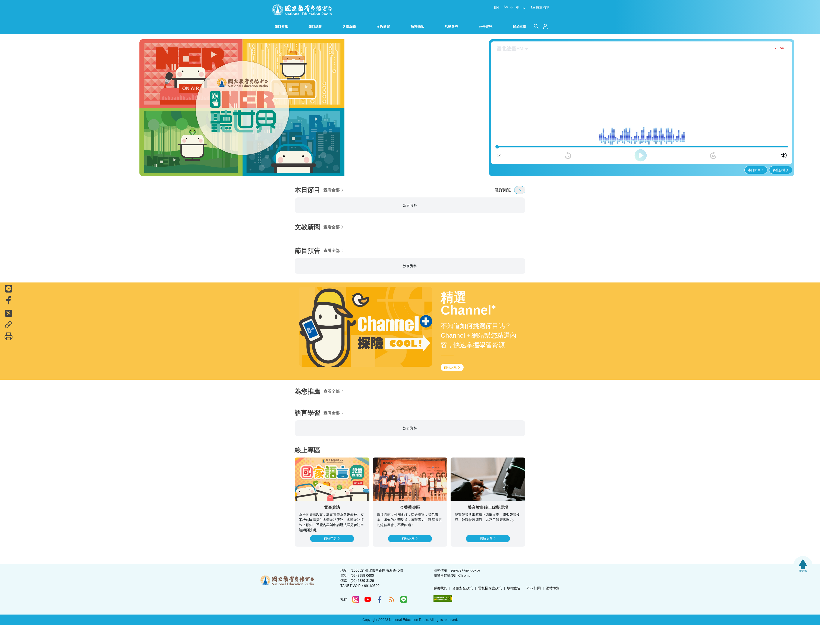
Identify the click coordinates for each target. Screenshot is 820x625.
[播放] (640, 147)
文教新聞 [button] (383, 26)
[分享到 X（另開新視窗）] (8, 313)
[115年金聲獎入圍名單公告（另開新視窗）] (254, 104)
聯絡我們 (440, 588)
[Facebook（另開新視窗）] (379, 599)
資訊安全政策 (462, 588)
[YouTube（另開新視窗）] (367, 599)
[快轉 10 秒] (713, 147)
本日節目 (754, 162)
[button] (234, 164)
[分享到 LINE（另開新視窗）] (8, 288)
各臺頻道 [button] (349, 26)
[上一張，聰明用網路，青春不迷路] (145, 104)
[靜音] (783, 148)
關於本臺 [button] (519, 26)
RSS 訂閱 (533, 588)
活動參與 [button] (451, 26)
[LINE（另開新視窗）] (403, 599)
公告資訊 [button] (485, 26)
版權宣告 (514, 588)
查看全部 (332, 182)
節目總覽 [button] (315, 26)
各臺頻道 (779, 162)
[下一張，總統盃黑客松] (364, 104)
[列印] (8, 336)
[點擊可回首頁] (302, 9)
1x (499, 148)
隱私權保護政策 (490, 588)
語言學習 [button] (417, 26)
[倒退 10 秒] (568, 147)
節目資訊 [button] (281, 26)
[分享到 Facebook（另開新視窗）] (8, 300)
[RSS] (391, 599)
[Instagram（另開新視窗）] (355, 599)
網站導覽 (552, 588)
